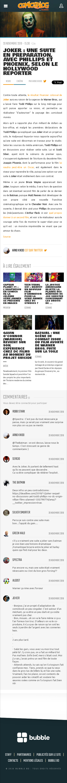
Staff (8, 755)
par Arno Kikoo (35, 81)
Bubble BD (53, 761)
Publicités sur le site (48, 755)
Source (7, 236)
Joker (6, 99)
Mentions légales (33, 761)
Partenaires (24, 755)
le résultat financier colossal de (45, 95)
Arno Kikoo (18, 250)
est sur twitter (34, 250)
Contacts (13, 761)
